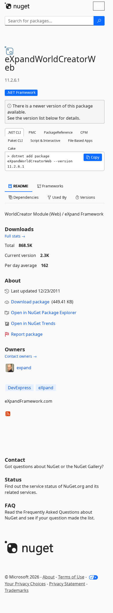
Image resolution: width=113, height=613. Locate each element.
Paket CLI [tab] (15, 140)
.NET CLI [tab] (14, 132)
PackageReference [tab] (58, 132)
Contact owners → (21, 356)
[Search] (99, 21)
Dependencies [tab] (25, 197)
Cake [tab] (12, 148)
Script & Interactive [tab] (45, 140)
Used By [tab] (58, 197)
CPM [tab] (84, 132)
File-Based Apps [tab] (80, 140)
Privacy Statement (67, 584)
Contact (15, 459)
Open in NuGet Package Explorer (43, 312)
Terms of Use (71, 577)
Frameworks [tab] (52, 185)
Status (13, 479)
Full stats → (15, 236)
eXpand (45, 388)
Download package (30, 302)
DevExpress (19, 388)
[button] (93, 157)
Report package (27, 334)
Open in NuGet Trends (33, 323)
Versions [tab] (87, 197)
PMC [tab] (32, 132)
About (49, 577)
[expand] (9, 368)
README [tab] (20, 185)
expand (24, 368)
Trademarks (17, 590)
